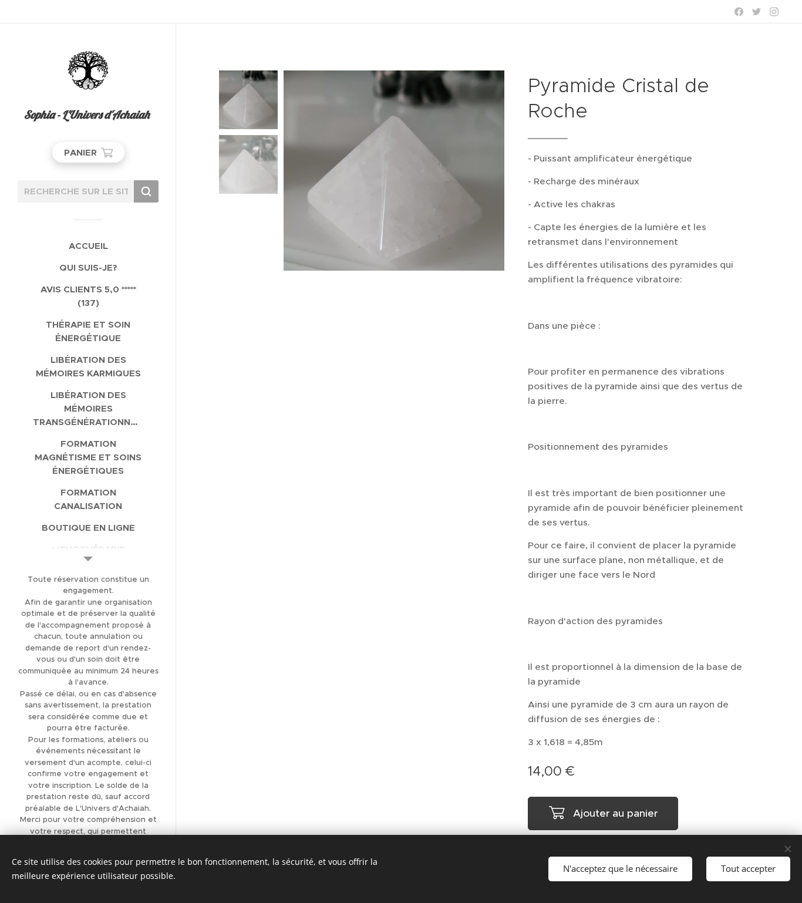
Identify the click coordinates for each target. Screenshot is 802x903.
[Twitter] (756, 12)
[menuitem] (88, 245)
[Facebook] (739, 12)
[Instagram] (774, 12)
